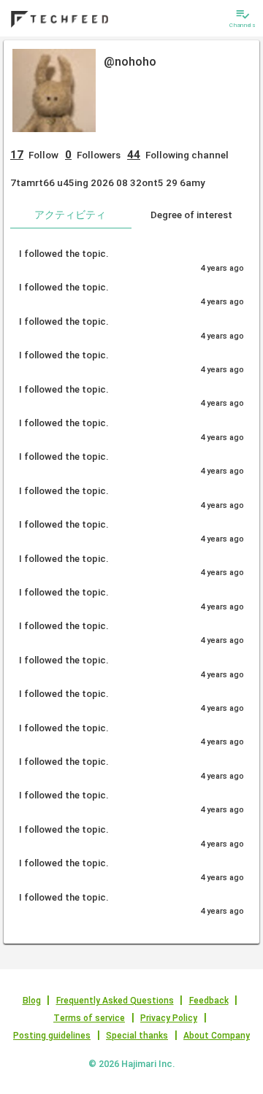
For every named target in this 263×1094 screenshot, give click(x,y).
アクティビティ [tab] (70, 214)
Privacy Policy (168, 1018)
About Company (216, 1036)
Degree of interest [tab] (191, 214)
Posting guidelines (52, 1036)
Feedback (209, 1000)
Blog (32, 1000)
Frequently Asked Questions (115, 1000)
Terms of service (89, 1018)
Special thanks (137, 1036)
